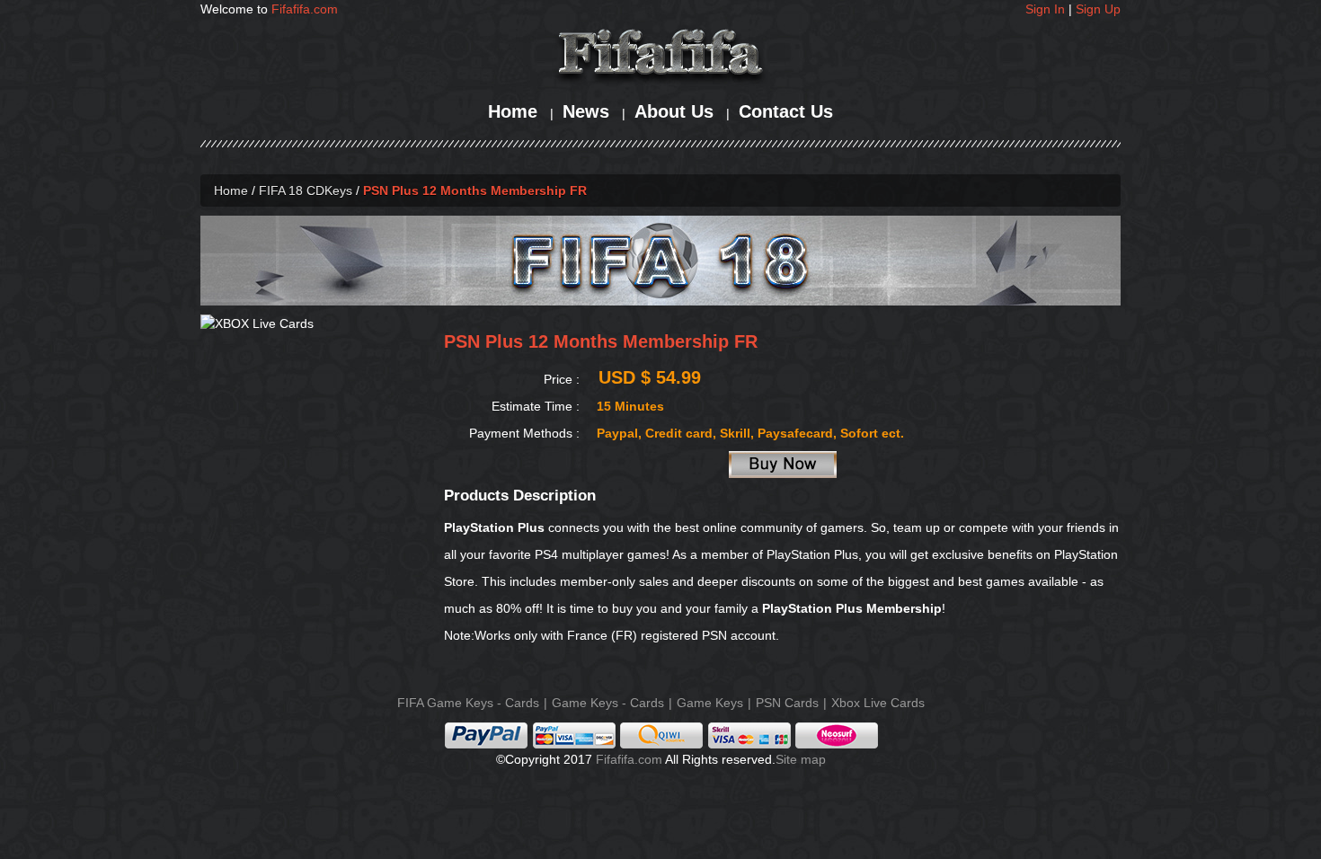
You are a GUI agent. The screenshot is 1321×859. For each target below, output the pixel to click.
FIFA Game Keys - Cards (468, 702)
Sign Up (1098, 9)
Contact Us (786, 111)
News (586, 111)
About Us (674, 111)
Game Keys (710, 702)
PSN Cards (787, 702)
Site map (801, 759)
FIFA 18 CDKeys (305, 190)
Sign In (1045, 9)
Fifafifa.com (304, 9)
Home (512, 111)
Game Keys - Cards (608, 702)
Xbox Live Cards (878, 702)
